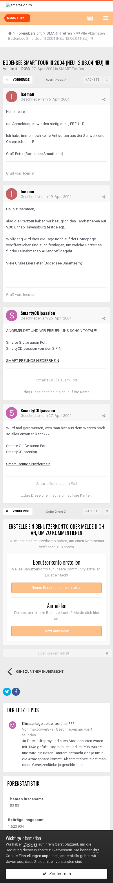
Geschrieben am (45, 99)
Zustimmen (59, 873)
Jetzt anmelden (56, 631)
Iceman (27, 94)
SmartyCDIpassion (38, 313)
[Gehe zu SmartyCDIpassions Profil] (11, 315)
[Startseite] (12, 33)
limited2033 (20, 69)
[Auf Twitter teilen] (7, 692)
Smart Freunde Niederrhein (28, 464)
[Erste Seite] (7, 80)
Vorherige (21, 79)
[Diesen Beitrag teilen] (103, 99)
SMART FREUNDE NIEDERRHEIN (32, 360)
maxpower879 (41, 729)
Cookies (30, 844)
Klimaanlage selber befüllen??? (48, 723)
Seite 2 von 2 (56, 80)
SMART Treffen (71, 69)
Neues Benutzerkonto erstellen (57, 588)
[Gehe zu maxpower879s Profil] (12, 725)
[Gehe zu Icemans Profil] (11, 96)
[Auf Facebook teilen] (16, 692)
